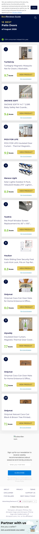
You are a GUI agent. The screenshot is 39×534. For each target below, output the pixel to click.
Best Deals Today (27, 496)
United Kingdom (27, 501)
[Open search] (35, 18)
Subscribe (20, 473)
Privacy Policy (17, 12)
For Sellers (9, 496)
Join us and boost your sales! (13, 530)
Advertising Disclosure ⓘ (10, 501)
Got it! (34, 7)
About (6, 489)
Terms (32, 489)
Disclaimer (8, 493)
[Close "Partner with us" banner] (37, 521)
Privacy (19, 489)
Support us (30, 493)
